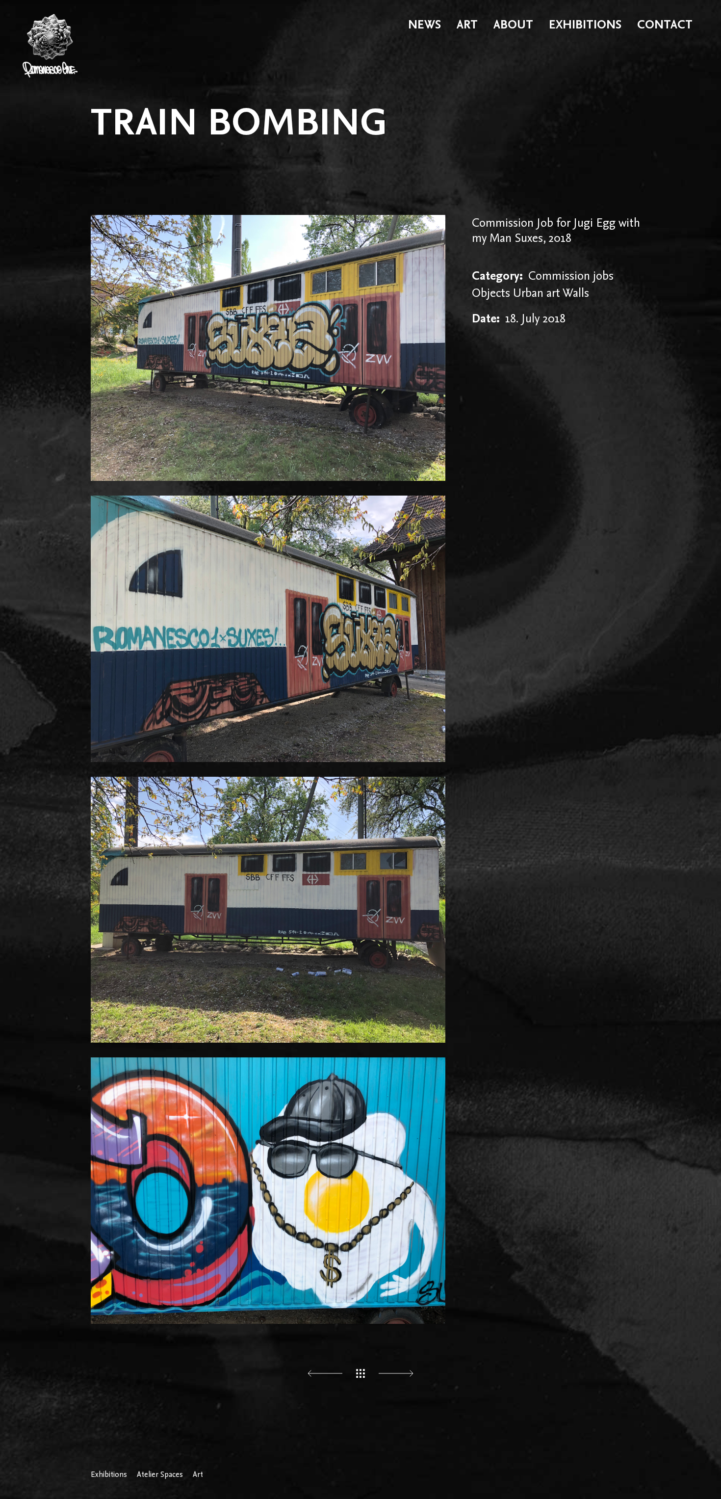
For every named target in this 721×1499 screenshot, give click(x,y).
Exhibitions (109, 1474)
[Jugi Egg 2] (268, 910)
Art (198, 1474)
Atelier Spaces (160, 1474)
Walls (576, 292)
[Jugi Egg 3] (268, 629)
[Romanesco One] (50, 24)
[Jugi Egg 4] (268, 348)
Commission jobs (571, 275)
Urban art (536, 292)
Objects (491, 292)
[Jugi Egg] (268, 1190)
